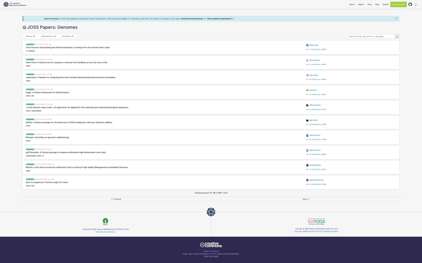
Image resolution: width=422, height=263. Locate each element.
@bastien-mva (314, 150)
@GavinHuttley (315, 105)
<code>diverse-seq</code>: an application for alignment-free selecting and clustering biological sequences (77, 107)
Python (28, 65)
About (352, 4)
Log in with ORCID (398, 4)
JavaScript (31, 51)
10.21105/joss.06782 (317, 169)
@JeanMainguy (315, 165)
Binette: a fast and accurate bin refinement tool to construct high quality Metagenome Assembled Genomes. (77, 167)
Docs (369, 4)
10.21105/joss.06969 (317, 154)
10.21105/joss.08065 (317, 79)
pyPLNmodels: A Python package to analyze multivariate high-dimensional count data (66, 152)
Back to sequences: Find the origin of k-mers (47, 182)
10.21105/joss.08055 (317, 49)
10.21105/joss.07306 (317, 139)
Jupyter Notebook (36, 110)
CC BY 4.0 (211, 254)
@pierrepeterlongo (316, 180)
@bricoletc (313, 120)
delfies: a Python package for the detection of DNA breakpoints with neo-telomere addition (69, 122)
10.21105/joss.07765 (317, 109)
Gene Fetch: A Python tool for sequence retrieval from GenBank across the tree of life (66, 62)
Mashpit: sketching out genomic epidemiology (47, 137)
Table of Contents (211, 251)
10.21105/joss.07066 (317, 184)
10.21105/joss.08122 (317, 94)
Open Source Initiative (105, 232)
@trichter (313, 90)
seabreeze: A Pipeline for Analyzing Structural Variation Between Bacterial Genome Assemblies (71, 77)
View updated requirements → (220, 19)
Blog (377, 4)
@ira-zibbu (313, 75)
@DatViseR (313, 45)
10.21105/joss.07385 (317, 124)
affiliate (120, 229)
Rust (33, 185)
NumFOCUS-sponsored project (325, 231)
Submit (386, 4)
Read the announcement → (193, 19)
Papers (361, 4)
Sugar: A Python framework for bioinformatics (47, 92)
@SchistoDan (314, 60)
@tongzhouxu (314, 135)
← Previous (116, 199)
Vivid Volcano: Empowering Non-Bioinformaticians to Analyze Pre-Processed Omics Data (68, 47)
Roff (33, 95)
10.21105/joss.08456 (317, 64)
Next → (306, 199)
